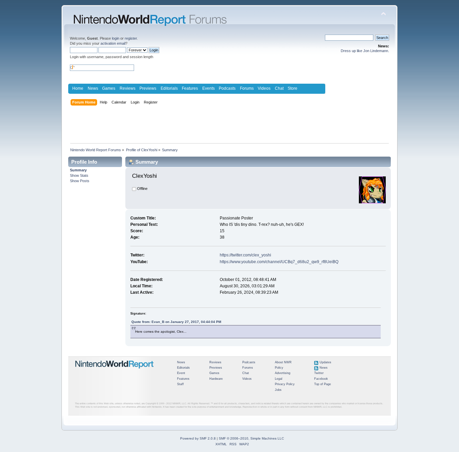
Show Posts (79, 181)
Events (208, 88)
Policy (279, 367)
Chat (279, 88)
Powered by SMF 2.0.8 (198, 438)
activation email (112, 43)
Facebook (321, 378)
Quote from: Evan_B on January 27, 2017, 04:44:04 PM (176, 322)
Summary (78, 170)
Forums (247, 88)
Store (292, 88)
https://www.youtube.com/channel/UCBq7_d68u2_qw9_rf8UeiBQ (279, 261)
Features (190, 88)
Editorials (169, 88)
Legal (278, 378)
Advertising (282, 373)
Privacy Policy (285, 384)
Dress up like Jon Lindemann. (365, 51)
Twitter (319, 373)
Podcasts (227, 88)
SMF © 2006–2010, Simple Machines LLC (251, 438)
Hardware (216, 378)
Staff (180, 384)
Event (181, 373)
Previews (147, 88)
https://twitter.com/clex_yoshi (245, 255)
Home (77, 88)
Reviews (127, 88)
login (115, 38)
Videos (264, 88)
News (93, 88)
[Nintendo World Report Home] (115, 371)
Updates (325, 362)
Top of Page (322, 384)
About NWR (283, 362)
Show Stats (79, 175)
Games (108, 88)
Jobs (278, 390)
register (131, 38)
